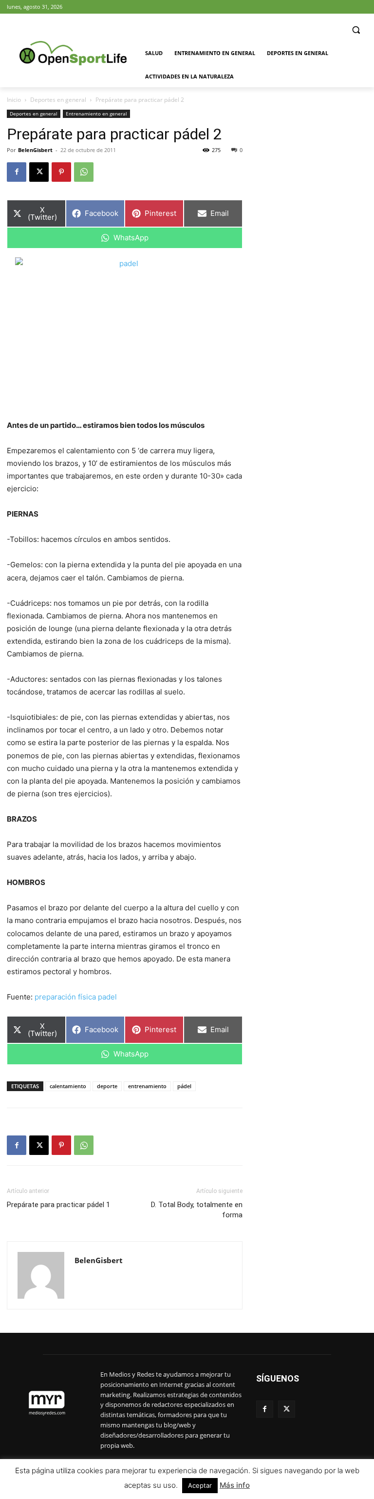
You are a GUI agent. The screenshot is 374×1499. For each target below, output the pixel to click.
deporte (107, 1086)
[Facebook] (16, 172)
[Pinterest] (61, 172)
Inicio (14, 100)
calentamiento (68, 1086)
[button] (355, 30)
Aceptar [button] (200, 1485)
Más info (235, 1485)
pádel (184, 1086)
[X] (39, 172)
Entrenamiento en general (96, 113)
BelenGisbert (35, 150)
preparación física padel (76, 996)
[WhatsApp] (84, 172)
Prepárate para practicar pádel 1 (58, 1204)
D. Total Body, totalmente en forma (197, 1209)
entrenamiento (147, 1086)
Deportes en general (58, 100)
